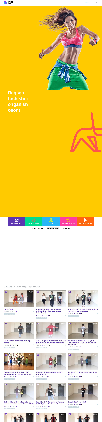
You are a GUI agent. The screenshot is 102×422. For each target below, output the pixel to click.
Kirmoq (88, 2)
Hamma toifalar (37, 228)
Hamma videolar (9, 287)
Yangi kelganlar (52, 228)
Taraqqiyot (66, 228)
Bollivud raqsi (22, 287)
